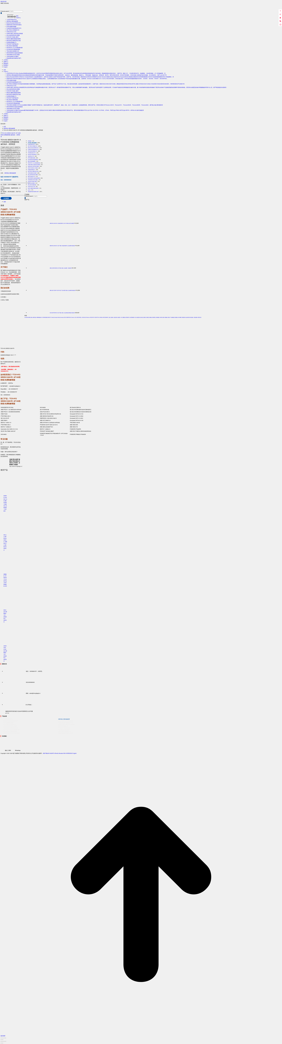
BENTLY (49, 317)
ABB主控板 (30, 317)
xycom (29, 189)
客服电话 (280, 14)
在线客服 (280, 24)
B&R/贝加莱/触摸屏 (31, 161)
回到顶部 (280, 11)
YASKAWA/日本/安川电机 (33, 179)
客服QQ (280, 17)
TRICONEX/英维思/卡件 (32, 151)
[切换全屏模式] (4, 1041)
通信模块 (196, 317)
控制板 (150, 317)
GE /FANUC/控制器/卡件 (32, 146)
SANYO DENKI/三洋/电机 (33, 168)
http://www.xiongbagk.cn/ (15, 466)
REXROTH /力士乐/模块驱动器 (34, 162)
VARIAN (101, 317)
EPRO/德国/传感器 (31, 157)
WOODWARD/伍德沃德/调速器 (34, 178)
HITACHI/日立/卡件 (31, 186)
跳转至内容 (3, 1)
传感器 (118, 317)
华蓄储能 (29, 141)
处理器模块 (132, 317)
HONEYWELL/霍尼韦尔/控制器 (34, 164)
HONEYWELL (79, 317)
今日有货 (6, 198)
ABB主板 (34, 317)
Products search (5, 11)
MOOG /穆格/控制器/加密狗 (33, 188)
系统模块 (183, 317)
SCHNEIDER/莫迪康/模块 (33, 159)
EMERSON (68, 317)
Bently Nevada (55, 317)
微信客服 (280, 21)
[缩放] (5, 1041)
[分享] (2, 1041)
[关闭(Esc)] (1, 1041)
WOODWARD (105, 317)
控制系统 (154, 317)
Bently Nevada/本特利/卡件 (33, 147)
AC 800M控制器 (44, 317)
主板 (109, 317)
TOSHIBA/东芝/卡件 (32, 152)
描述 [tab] (5, 201)
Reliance (88, 317)
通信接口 (192, 317)
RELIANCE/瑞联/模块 (32, 184)
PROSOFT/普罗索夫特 (32, 154)
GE (75, 317)
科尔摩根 (179, 317)
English (75, 753)
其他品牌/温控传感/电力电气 (33, 191)
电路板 (176, 317)
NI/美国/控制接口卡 (31, 169)
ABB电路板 (39, 317)
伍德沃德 (115, 317)
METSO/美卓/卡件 (31, 176)
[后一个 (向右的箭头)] (2, 1039)
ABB (27, 317)
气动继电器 (172, 317)
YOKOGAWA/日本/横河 (32, 173)
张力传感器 (137, 317)
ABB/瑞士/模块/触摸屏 (10, 173)
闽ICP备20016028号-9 (49, 753)
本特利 (161, 317)
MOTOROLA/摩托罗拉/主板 (33, 171)
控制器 (147, 317)
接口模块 (144, 317)
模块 (163, 317)
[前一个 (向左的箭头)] (1, 1039)
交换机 (112, 317)
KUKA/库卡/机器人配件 (32, 181)
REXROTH (92, 317)
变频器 (123, 317)
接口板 (140, 317)
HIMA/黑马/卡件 (31, 156)
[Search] (1, 13)
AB (25, 317)
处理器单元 (127, 317)
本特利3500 (69, 753)
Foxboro (72, 317)
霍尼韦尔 (199, 317)
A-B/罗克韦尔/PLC (31, 144)
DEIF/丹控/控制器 (31, 183)
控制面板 (157, 317)
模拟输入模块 (167, 317)
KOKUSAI (84, 317)
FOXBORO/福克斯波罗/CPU (33, 149)
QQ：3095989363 (6, 180)
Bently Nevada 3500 (62, 317)
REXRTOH (97, 317)
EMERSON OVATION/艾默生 (33, 166)
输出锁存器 (188, 317)
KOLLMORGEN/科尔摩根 (33, 174)
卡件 (121, 317)
